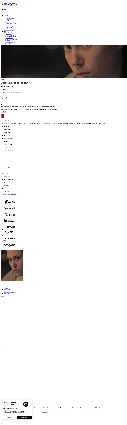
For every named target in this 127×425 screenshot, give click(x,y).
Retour (2, 79)
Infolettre (6, 288)
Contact (5, 286)
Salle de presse (7, 289)
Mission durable (7, 290)
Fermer (2, 296)
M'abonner (44, 412)
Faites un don (7, 293)
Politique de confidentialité (10, 292)
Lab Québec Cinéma (8, 5)
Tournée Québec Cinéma (9, 3)
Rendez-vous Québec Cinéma (10, 4)
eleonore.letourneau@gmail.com (8, 194)
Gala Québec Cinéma (9, 1)
